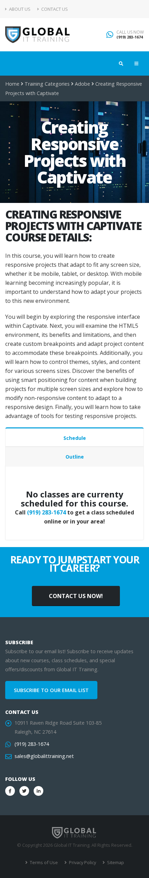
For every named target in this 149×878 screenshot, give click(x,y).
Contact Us (54, 9)
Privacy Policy (82, 862)
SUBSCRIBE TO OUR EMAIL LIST (51, 690)
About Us (19, 9)
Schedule (74, 438)
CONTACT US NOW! (76, 596)
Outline (74, 456)
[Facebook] (10, 791)
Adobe (82, 83)
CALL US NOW (130, 32)
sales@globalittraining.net (44, 756)
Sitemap (115, 862)
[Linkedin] (38, 791)
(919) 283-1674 (129, 37)
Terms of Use (43, 862)
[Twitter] (24, 791)
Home (12, 83)
